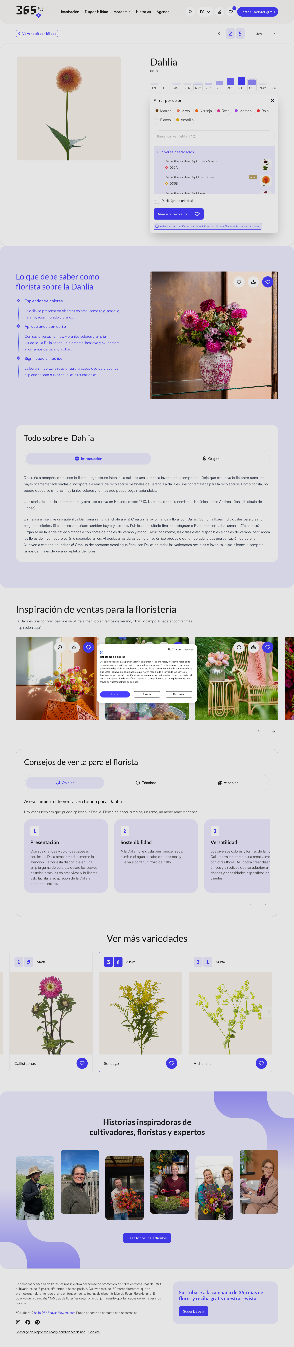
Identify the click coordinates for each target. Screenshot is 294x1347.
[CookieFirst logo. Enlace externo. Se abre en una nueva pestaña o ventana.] (101, 652)
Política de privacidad (181, 649)
